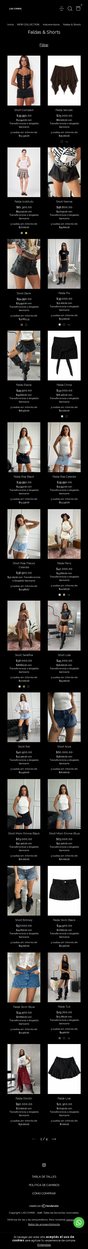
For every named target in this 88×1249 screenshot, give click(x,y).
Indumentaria (51, 24)
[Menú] (62, 9)
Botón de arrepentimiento (44, 1224)
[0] (77, 9)
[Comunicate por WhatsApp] (78, 1222)
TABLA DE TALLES (44, 1176)
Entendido (44, 1245)
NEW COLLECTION (28, 24)
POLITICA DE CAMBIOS (44, 1185)
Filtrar (44, 45)
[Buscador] (70, 9)
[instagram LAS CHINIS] (44, 1165)
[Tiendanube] (44, 1206)
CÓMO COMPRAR (44, 1193)
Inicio (10, 24)
